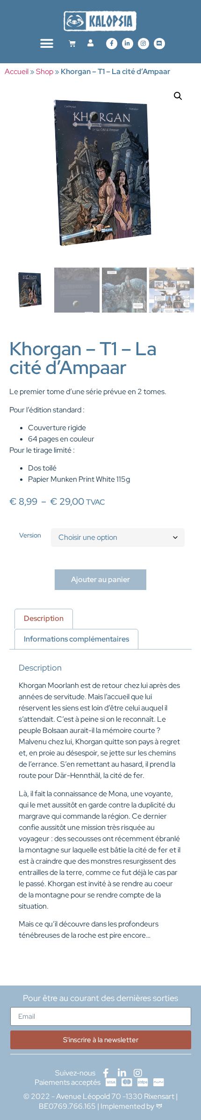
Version (30, 535)
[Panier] (72, 43)
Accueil (17, 71)
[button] (46, 43)
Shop (44, 71)
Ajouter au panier (100, 579)
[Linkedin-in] (127, 43)
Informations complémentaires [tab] (76, 639)
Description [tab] (44, 618)
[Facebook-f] (111, 43)
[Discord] (159, 43)
